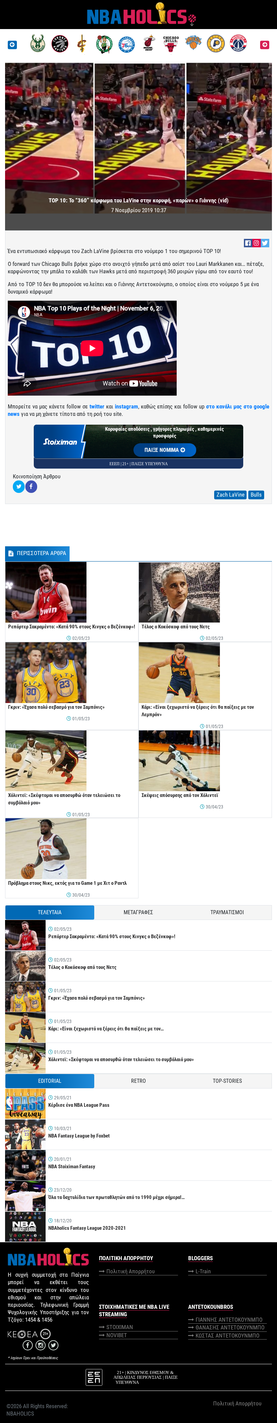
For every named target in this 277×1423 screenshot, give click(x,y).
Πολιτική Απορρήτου (130, 1271)
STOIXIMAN (119, 1327)
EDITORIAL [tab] (49, 1081)
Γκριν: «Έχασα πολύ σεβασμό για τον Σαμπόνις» (56, 707)
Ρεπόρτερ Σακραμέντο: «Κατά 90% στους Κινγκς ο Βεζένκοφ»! (71, 627)
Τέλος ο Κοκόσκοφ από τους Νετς (176, 627)
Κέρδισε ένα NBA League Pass (78, 1105)
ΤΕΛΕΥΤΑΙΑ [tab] (49, 912)
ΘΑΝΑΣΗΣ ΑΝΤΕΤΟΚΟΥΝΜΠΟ (230, 1327)
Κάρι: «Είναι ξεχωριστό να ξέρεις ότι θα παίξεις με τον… (106, 1029)
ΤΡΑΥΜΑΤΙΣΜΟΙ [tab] (227, 912)
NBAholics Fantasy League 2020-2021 (87, 1228)
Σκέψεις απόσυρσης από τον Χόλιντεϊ (180, 795)
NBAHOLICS (20, 1413)
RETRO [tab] (138, 1081)
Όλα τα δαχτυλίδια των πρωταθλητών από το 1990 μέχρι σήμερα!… (116, 1197)
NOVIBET (116, 1335)
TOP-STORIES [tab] (227, 1081)
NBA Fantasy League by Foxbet (79, 1136)
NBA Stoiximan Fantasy (71, 1167)
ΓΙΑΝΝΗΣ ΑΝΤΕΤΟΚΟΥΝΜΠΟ (229, 1319)
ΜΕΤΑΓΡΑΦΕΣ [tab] (138, 912)
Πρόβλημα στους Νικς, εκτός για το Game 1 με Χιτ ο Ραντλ (67, 883)
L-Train (203, 1271)
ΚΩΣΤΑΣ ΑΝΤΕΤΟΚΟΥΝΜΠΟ (227, 1335)
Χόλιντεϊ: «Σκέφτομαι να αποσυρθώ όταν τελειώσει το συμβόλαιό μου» (121, 1059)
